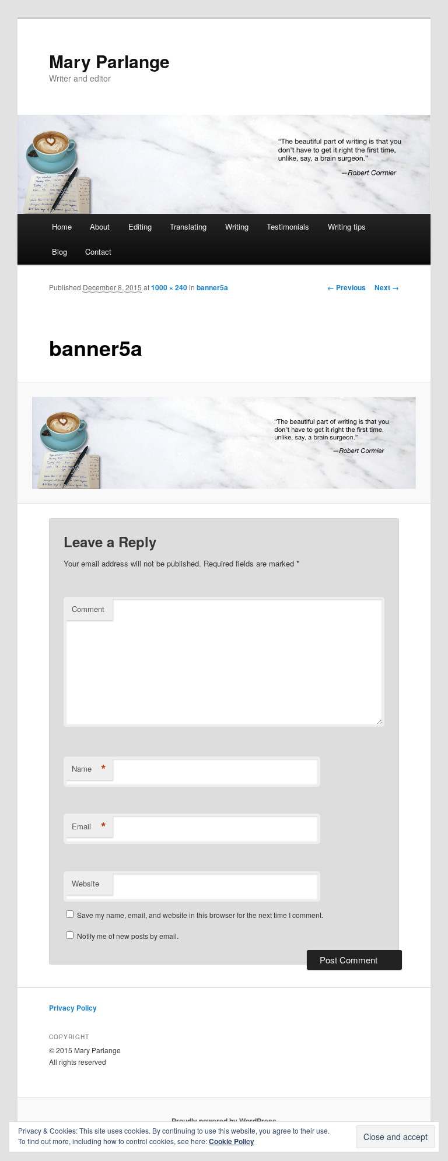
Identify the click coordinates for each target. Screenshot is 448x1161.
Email (89, 826)
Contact (98, 251)
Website (85, 883)
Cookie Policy (231, 1141)
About (100, 226)
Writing (237, 226)
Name (89, 768)
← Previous (346, 287)
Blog (59, 251)
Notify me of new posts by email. (127, 936)
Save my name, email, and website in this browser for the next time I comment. (200, 915)
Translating (188, 226)
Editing (140, 226)
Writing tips (347, 226)
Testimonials (288, 226)
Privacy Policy (73, 1007)
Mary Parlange (109, 60)
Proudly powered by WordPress (224, 1121)
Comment (88, 608)
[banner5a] (224, 443)
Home (62, 226)
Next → (386, 287)
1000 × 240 (169, 287)
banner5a (212, 287)
